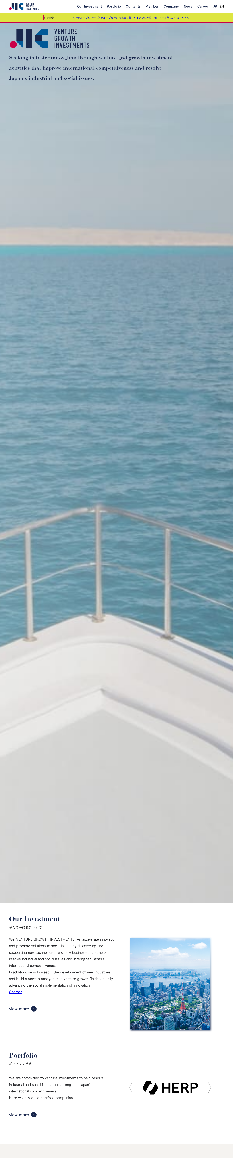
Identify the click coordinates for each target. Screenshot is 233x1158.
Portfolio (114, 6)
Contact (15, 992)
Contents (133, 6)
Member (152, 6)
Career (202, 6)
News (188, 6)
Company (171, 6)
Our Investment (89, 6)
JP (215, 6)
